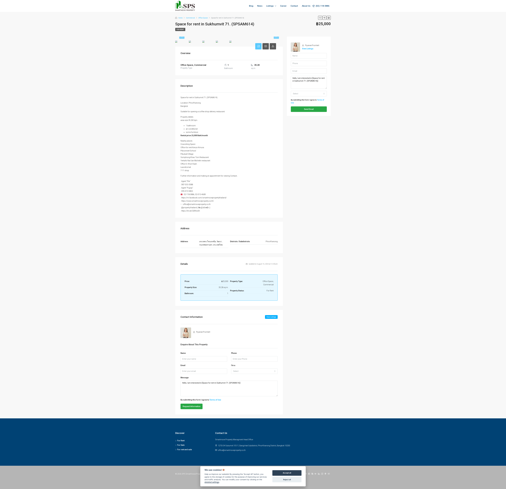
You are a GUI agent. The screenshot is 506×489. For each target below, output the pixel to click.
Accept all (287, 473)
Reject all (287, 479)
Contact (294, 6)
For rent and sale (184, 449)
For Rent (180, 29)
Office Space (203, 18)
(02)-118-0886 (322, 6)
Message (185, 378)
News (259, 6)
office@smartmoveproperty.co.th (232, 450)
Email (183, 365)
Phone (234, 353)
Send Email (309, 109)
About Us (306, 6)
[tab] (258, 46)
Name (183, 353)
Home (180, 18)
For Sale (180, 445)
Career (283, 6)
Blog (251, 6)
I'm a (233, 365)
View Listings (271, 317)
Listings (270, 6)
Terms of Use (215, 400)
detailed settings (212, 482)
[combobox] (254, 371)
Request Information (191, 406)
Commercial (190, 18)
